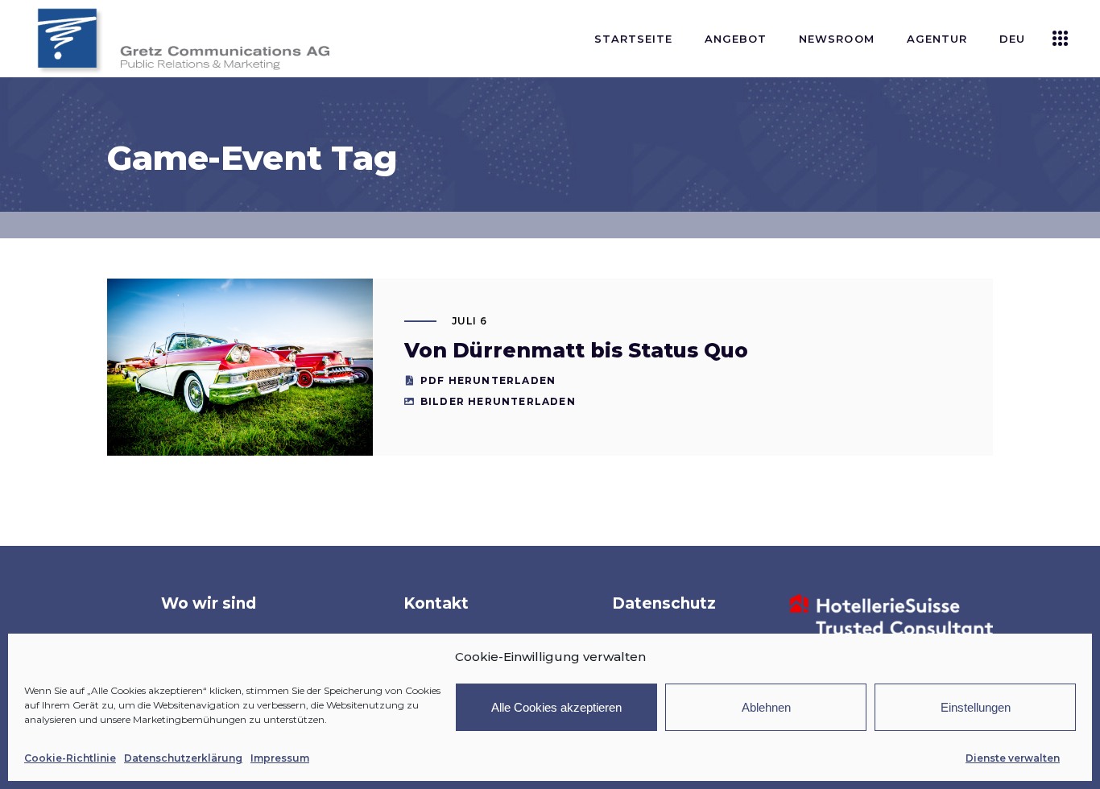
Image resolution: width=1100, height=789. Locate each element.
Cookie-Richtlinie (70, 758)
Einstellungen (976, 707)
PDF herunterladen (488, 380)
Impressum (279, 758)
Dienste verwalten (1013, 758)
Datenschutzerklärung (183, 758)
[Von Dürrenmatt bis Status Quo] (240, 367)
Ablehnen (766, 707)
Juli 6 (470, 321)
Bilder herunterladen (498, 401)
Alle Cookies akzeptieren (556, 707)
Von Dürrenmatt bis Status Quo (576, 350)
